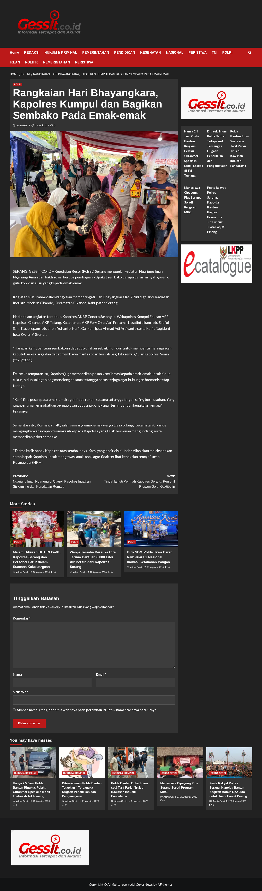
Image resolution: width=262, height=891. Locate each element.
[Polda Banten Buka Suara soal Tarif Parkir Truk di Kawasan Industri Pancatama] (131, 762)
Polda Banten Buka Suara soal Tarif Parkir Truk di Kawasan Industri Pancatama (239, 149)
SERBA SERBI (169, 773)
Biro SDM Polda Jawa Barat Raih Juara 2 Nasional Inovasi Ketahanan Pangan (149, 557)
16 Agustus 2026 (41, 572)
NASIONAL (174, 52)
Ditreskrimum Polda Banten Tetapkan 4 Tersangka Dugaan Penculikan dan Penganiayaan (217, 149)
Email (101, 674)
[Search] (249, 52)
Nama (18, 674)
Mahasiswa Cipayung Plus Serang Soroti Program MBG (192, 200)
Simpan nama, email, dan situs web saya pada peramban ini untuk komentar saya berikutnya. (87, 710)
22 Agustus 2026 (41, 801)
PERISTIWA (198, 52)
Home (14, 52)
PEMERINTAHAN (95, 52)
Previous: (52, 481)
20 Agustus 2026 (237, 801)
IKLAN (15, 62)
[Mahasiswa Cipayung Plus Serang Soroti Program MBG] (180, 762)
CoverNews (144, 884)
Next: (139, 481)
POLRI (227, 52)
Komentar (21, 618)
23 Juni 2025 (42, 125)
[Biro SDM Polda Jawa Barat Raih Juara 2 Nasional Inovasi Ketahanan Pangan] (151, 529)
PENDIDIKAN (124, 52)
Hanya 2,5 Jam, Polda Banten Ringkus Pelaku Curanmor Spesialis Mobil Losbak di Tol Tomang (193, 154)
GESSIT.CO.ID (40, 271)
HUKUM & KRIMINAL (60, 52)
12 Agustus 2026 (98, 572)
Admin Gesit (23, 125)
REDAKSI (31, 52)
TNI (214, 52)
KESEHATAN (150, 52)
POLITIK (31, 62)
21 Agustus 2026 (90, 801)
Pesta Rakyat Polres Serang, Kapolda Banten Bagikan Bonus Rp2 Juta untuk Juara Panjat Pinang (216, 210)
